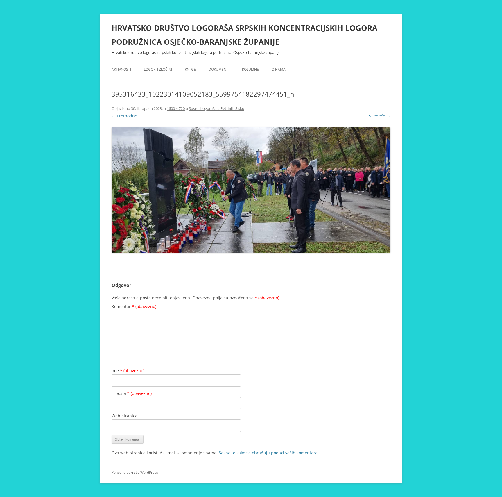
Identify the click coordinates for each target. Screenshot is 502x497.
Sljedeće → (379, 116)
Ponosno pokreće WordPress (135, 472)
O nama (279, 69)
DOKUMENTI (219, 69)
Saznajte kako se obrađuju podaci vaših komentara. (269, 452)
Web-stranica (124, 415)
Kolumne (250, 69)
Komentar (134, 306)
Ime (128, 370)
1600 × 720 (176, 108)
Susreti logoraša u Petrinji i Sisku (216, 108)
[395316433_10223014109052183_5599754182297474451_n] (251, 190)
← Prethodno (124, 116)
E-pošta (132, 393)
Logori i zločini (158, 69)
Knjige (190, 69)
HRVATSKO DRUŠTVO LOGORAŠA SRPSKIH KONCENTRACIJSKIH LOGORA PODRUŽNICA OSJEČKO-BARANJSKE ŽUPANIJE (244, 35)
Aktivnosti (121, 69)
